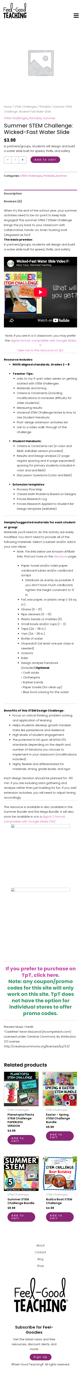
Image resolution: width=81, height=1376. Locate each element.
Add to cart (45, 160)
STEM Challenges (26, 107)
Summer (49, 118)
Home (8, 107)
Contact (40, 1252)
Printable (45, 107)
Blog (40, 1259)
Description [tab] (13, 193)
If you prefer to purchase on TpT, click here (41, 972)
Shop (40, 1266)
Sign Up (41, 1357)
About (40, 1245)
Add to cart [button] (17, 1139)
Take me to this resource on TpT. (40, 350)
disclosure (61, 556)
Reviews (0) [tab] (13, 201)
